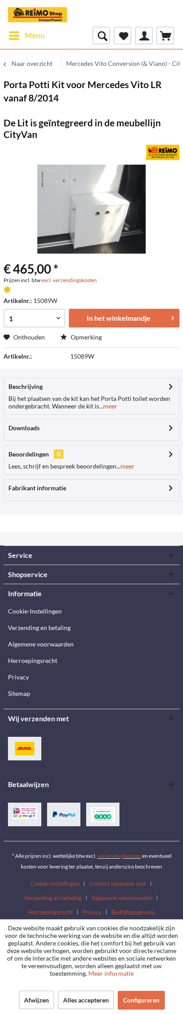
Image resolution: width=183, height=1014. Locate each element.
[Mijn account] (144, 35)
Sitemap (19, 693)
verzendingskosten (119, 855)
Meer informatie (111, 973)
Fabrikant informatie (37, 488)
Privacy (18, 677)
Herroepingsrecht (32, 660)
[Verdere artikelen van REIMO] (162, 152)
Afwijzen (36, 1000)
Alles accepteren (86, 1000)
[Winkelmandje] (165, 35)
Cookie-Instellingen (35, 611)
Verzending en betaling (39, 627)
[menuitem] (26, 35)
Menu (35, 35)
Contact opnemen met (117, 883)
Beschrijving (25, 386)
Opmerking (85, 337)
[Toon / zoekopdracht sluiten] (101, 35)
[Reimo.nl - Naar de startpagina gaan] (37, 13)
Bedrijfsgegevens (133, 912)
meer (110, 406)
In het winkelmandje (119, 318)
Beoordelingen (28, 454)
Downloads (24, 428)
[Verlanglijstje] (122, 35)
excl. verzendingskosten (69, 280)
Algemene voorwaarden (41, 644)
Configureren (141, 1000)
